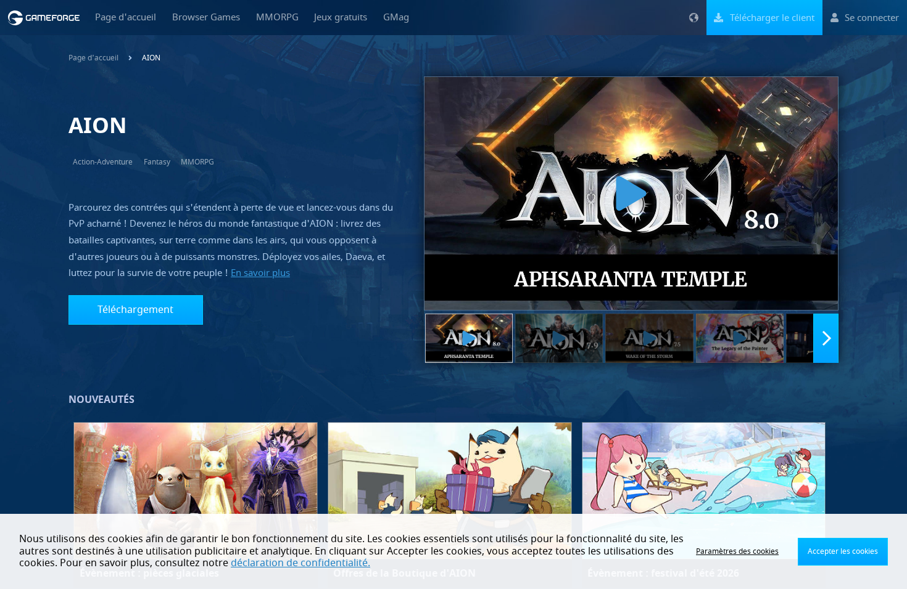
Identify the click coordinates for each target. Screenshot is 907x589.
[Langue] (693, 17)
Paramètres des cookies (737, 551)
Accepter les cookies (843, 551)
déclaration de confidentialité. (300, 563)
